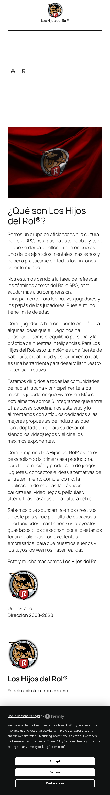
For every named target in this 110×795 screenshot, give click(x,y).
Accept (55, 761)
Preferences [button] (57, 747)
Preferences (55, 783)
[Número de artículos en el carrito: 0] (23, 71)
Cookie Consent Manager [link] (24, 716)
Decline (55, 772)
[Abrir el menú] (99, 34)
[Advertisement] (65, 76)
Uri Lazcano (20, 608)
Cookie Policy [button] (55, 741)
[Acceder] (13, 71)
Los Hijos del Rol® (55, 20)
